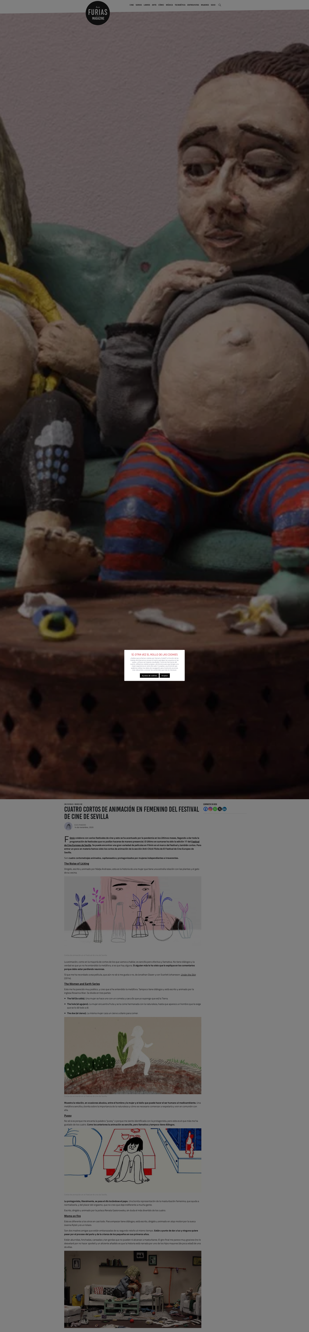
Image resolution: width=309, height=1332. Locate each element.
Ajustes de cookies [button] (149, 675)
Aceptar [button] (165, 675)
